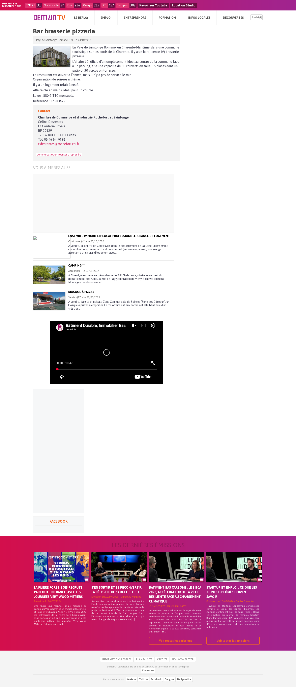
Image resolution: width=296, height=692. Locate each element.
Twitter (143, 679)
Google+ (169, 679)
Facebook (156, 679)
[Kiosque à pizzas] (49, 301)
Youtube (131, 679)
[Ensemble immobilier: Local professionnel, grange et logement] (51, 247)
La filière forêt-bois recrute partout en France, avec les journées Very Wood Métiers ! (59, 592)
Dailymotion (184, 679)
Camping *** (76, 265)
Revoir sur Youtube (153, 5)
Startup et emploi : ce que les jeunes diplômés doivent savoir (231, 592)
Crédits (162, 659)
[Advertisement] (109, 203)
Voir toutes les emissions (175, 640)
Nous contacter (183, 659)
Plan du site (144, 659)
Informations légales (116, 659)
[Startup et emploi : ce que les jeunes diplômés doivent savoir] (234, 572)
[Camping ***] (49, 275)
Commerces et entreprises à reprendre (59, 154)
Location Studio (184, 5)
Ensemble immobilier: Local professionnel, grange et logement (119, 236)
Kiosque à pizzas (81, 291)
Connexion (148, 670)
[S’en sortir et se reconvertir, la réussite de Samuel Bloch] (119, 572)
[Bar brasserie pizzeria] (51, 56)
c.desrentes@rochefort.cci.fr (58, 144)
